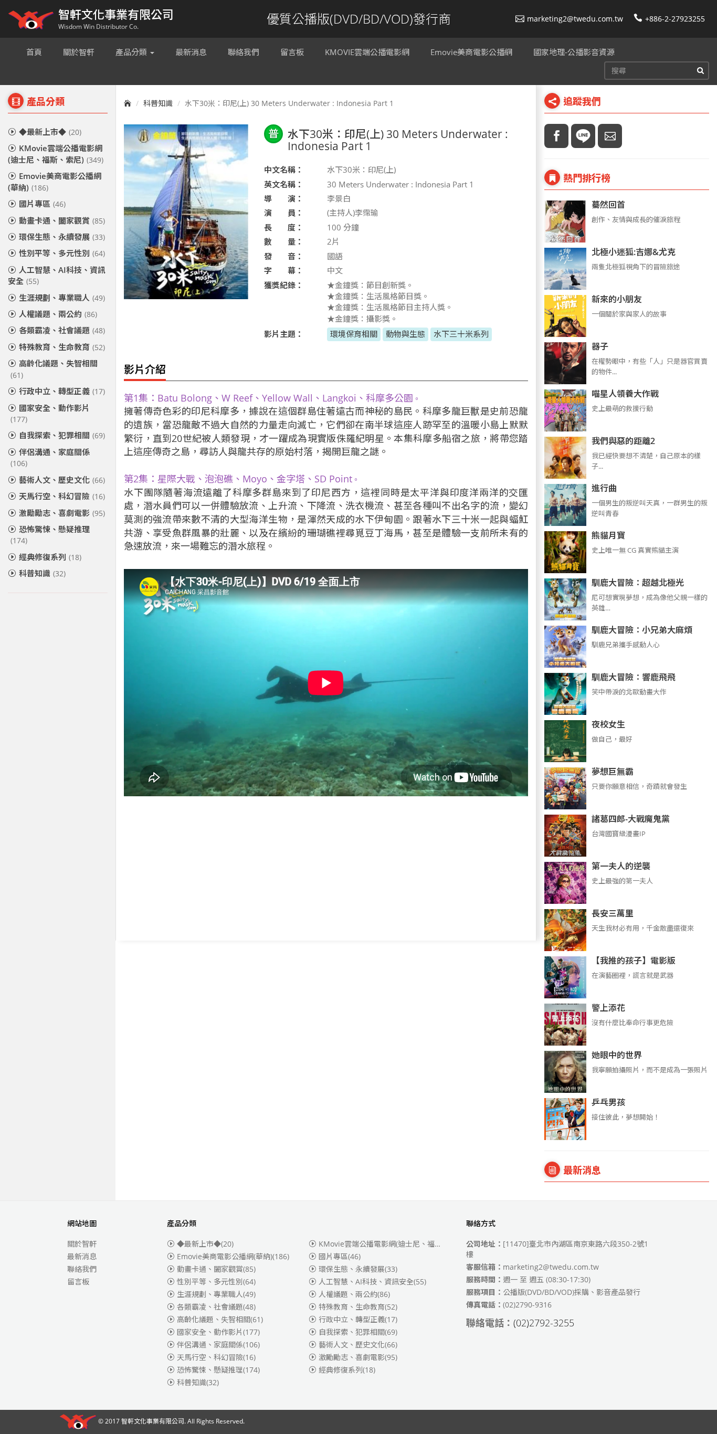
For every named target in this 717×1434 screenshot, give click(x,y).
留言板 (78, 1282)
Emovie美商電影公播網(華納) (54, 181)
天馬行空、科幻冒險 (62, 496)
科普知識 (42, 573)
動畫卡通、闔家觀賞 (62, 220)
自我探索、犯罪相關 (62, 435)
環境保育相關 (353, 334)
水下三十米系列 (461, 334)
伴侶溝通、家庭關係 (50, 457)
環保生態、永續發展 (62, 236)
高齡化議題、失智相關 (54, 368)
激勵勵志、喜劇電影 (62, 513)
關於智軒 (82, 1244)
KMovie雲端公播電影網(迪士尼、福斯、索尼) (55, 153)
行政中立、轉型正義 (62, 391)
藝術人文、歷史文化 (62, 480)
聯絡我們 (82, 1269)
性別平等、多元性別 (62, 253)
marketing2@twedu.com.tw (575, 19)
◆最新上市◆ (50, 131)
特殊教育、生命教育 (62, 347)
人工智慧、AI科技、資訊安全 (57, 275)
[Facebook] (556, 136)
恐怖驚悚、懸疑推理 (50, 534)
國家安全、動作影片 (50, 413)
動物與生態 (405, 334)
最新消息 (82, 1256)
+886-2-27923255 (675, 19)
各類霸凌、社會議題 (62, 330)
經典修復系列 (50, 557)
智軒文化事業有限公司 (152, 1421)
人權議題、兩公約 (58, 314)
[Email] (610, 136)
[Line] (583, 136)
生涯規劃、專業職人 (62, 297)
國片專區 (42, 203)
